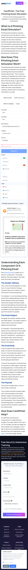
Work (5, 187)
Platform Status (6, 545)
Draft (14, 165)
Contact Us (6, 532)
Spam (5, 177)
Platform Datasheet (6, 548)
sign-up (3, 433)
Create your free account (13, 514)
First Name (4, 110)
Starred (6, 161)
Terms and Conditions (16, 509)
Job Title (3, 137)
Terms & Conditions (19, 529)
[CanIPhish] (5, 3)
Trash (5, 180)
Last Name (3, 117)
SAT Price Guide (19, 545)
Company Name (7, 485)
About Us (6, 529)
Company (3, 130)
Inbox (14, 158)
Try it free (19, 3)
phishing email (9, 272)
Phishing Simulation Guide (19, 548)
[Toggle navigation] (25, 3)
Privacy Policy (19, 532)
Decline (6, 566)
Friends (6, 197)
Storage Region (7, 500)
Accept (13, 566)
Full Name (5, 478)
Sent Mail (6, 169)
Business (6, 190)
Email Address (4, 123)
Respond (13, 151)
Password (5, 492)
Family (5, 194)
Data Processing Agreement (19, 535)
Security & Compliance (6, 535)
